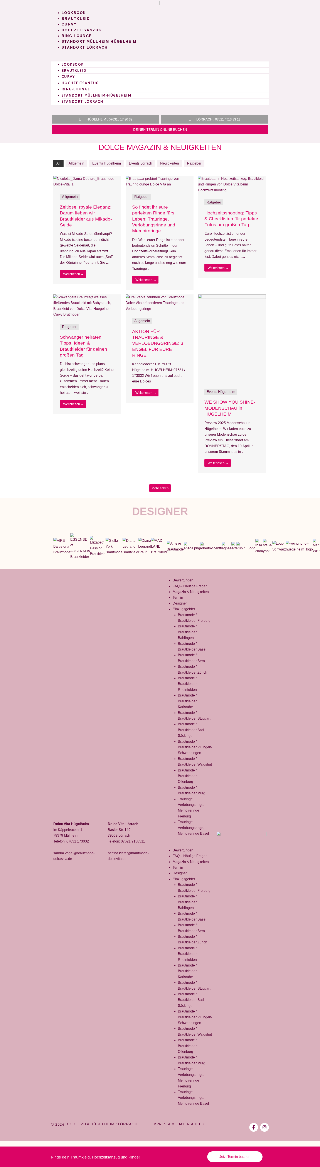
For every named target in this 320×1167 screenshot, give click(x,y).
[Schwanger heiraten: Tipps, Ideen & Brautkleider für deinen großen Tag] (87, 305)
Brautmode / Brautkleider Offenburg (187, 776)
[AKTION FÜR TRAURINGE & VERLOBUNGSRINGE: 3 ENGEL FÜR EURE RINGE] (160, 303)
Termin (178, 597)
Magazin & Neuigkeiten (191, 592)
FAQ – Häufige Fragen (190, 586)
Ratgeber (194, 163)
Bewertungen (183, 580)
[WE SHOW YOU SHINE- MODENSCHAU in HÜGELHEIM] (232, 338)
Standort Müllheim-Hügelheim (99, 41)
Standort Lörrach (85, 47)
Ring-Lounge (77, 36)
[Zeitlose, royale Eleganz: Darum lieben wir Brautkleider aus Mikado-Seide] (87, 181)
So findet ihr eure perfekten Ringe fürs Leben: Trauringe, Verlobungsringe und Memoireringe (153, 218)
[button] (160, 58)
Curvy (69, 24)
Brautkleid (76, 18)
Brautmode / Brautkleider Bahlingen (187, 632)
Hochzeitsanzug (82, 30)
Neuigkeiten (169, 163)
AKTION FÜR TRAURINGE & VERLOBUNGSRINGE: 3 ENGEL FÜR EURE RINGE (157, 343)
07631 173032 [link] (77, 841)
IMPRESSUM (164, 1124)
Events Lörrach (140, 163)
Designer (160, 511)
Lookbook (74, 13)
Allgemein (76, 163)
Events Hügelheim (106, 163)
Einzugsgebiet (184, 609)
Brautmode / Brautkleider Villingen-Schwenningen (195, 747)
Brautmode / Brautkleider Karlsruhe (187, 701)
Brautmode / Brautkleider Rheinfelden (187, 683)
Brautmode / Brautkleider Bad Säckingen (191, 729)
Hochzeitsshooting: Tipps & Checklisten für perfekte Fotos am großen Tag (231, 218)
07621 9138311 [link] (133, 841)
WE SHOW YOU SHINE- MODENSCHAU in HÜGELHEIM (229, 407)
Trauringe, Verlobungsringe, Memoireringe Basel (193, 827)
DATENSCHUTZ (191, 1124)
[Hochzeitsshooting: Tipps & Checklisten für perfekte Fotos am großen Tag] (232, 184)
